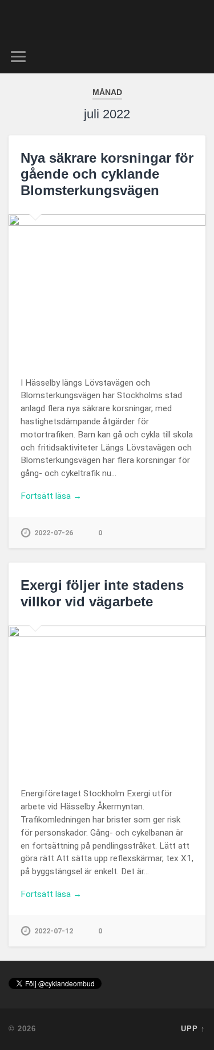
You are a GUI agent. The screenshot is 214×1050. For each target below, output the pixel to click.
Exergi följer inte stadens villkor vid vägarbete (102, 593)
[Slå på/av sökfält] (196, 56)
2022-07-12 (53, 931)
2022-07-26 (53, 532)
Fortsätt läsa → (51, 496)
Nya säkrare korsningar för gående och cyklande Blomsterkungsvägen (107, 174)
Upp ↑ (193, 1028)
